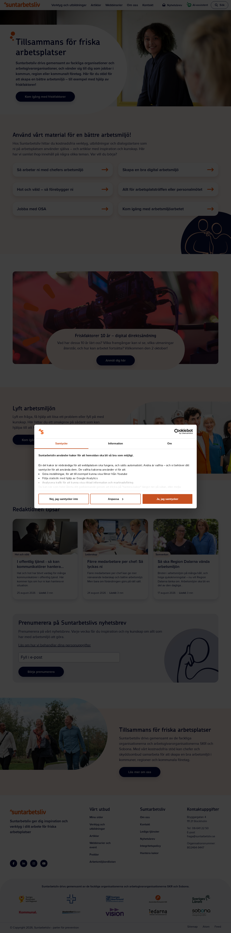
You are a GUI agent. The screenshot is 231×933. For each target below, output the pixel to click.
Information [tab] (115, 443)
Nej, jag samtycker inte (63, 498)
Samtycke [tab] (61, 443)
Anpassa (113, 498)
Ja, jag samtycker (167, 498)
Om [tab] (169, 443)
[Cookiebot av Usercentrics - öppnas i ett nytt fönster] (177, 431)
